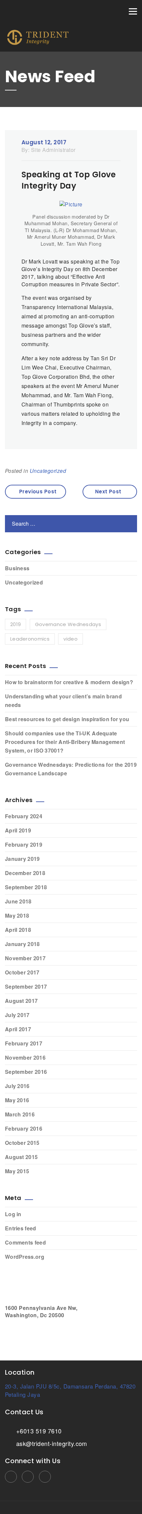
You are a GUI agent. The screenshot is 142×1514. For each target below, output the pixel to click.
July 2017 (17, 1015)
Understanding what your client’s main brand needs (63, 700)
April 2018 (18, 929)
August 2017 (21, 1000)
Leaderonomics (30, 638)
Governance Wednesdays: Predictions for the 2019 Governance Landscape (71, 769)
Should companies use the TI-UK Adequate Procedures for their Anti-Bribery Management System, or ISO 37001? (65, 741)
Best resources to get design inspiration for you (67, 719)
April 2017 (18, 1029)
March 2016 (20, 1114)
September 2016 (26, 1071)
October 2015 (22, 1142)
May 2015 (17, 1171)
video (70, 638)
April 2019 (18, 830)
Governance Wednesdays (68, 624)
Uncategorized (48, 471)
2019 (15, 624)
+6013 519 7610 (37, 1430)
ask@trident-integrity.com (50, 1443)
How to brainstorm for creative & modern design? (69, 682)
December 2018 (25, 873)
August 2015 (21, 1157)
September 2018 (26, 887)
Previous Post (38, 491)
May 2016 (17, 1100)
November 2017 (25, 958)
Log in (13, 1214)
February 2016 (23, 1128)
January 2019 (22, 859)
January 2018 (22, 944)
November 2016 (25, 1057)
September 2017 (26, 986)
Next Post (108, 491)
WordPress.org (24, 1256)
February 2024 (23, 816)
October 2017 (22, 972)
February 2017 (23, 1043)
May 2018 (17, 915)
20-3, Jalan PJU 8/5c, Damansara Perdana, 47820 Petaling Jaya (70, 1390)
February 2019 (23, 844)
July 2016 (17, 1086)
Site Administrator (53, 150)
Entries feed (20, 1228)
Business (17, 568)
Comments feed (25, 1242)
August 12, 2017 (43, 142)
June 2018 (18, 901)
